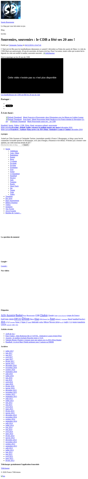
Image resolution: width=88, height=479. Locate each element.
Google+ (4, 266)
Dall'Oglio (4, 319)
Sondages (9, 207)
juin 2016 (9, 378)
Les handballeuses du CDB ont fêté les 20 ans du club (20, 95)
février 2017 (10, 361)
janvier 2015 (10, 413)
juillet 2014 (10, 425)
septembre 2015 (11, 396)
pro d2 (61, 322)
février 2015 (10, 411)
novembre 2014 (11, 417)
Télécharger (5, 468)
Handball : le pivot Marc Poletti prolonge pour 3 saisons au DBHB (30, 342)
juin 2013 (9, 452)
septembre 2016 (11, 372)
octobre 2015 (10, 394)
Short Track (14, 186)
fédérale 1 (58, 319)
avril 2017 (9, 357)
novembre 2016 (11, 367)
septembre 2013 (11, 446)
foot (52, 318)
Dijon (27, 125)
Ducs (32, 319)
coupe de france (73, 315)
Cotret (56, 315)
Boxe (12, 159)
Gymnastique (15, 174)
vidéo (13, 325)
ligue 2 (24, 322)
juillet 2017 (10, 351)
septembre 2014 (11, 421)
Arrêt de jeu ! (10, 334)
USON (3, 324)
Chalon (44, 315)
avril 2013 (9, 456)
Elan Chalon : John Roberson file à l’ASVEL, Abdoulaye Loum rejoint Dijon (34, 336)
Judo (12, 180)
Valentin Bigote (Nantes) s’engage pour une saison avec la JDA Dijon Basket (33, 340)
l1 (6, 322)
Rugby (12, 184)
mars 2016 (9, 384)
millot (41, 322)
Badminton (14, 155)
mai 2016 (9, 380)
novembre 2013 (11, 442)
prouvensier (53, 125)
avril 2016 (9, 382)
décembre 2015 (11, 390)
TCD (70, 322)
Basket (12, 157)
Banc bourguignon (12, 201)
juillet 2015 (10, 401)
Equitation (14, 167)
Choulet (51, 315)
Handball (4, 125)
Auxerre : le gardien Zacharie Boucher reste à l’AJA (24, 338)
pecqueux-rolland (41, 125)
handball (76, 319)
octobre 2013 (10, 444)
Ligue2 (29, 322)
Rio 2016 (9, 198)
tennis (75, 322)
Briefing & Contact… (13, 213)
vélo (16, 325)
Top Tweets (10, 209)
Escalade (13, 163)
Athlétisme (14, 151)
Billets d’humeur (12, 203)
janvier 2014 (10, 438)
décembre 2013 (11, 440)
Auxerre (10, 315)
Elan (36, 319)
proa (57, 322)
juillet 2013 (10, 450)
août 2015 (9, 398)
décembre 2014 (11, 415)
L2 (8, 322)
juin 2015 (9, 403)
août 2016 (9, 374)
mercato (35, 322)
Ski (11, 188)
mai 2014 (9, 429)
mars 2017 (9, 359)
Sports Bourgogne (7, 22)
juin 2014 (9, 427)
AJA (3, 315)
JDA (3, 322)
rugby (66, 322)
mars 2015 (9, 409)
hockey (82, 319)
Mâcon (46, 322)
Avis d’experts (11, 211)
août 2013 (9, 448)
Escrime (13, 165)
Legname (12, 322)
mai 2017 (9, 355)
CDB (22, 125)
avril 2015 (9, 407)
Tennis (12, 190)
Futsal (12, 172)
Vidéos (16, 125)
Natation (13, 182)
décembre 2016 (11, 365)
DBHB (11, 319)
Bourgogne (31, 315)
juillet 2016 (10, 376)
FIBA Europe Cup (45, 319)
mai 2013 (9, 454)
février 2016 (10, 386)
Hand (32, 125)
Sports (10, 125)
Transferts (9, 196)
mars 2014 (9, 434)
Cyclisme (13, 161)
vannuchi (9, 324)
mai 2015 (9, 405)
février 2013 (10, 460)
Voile (12, 192)
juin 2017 (9, 353)
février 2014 (10, 436)
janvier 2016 (10, 388)
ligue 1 (18, 322)
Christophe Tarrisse (16, 45)
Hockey (13, 178)
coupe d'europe (62, 315)
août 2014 (9, 423)
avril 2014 (9, 432)
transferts (81, 322)
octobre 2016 (10, 370)
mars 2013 (9, 458)
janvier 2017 (10, 363)
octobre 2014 (10, 419)
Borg (24, 315)
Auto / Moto (14, 153)
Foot (11, 170)
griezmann (64, 319)
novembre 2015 (11, 392)
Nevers (52, 322)
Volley (12, 194)
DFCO (17, 318)
